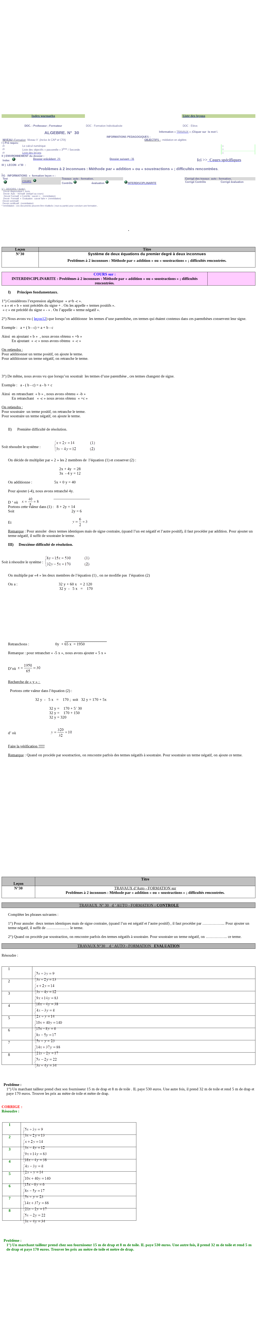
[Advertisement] (122, 30)
